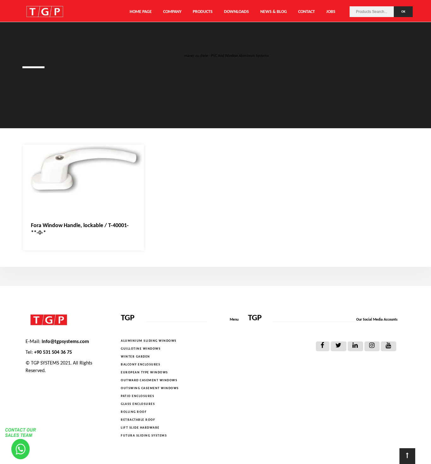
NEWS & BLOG (273, 11)
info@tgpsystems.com (65, 341)
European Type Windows (144, 372)
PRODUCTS (203, 11)
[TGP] (68, 319)
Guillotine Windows (141, 349)
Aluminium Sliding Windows (149, 341)
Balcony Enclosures (140, 364)
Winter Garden (135, 357)
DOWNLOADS (236, 11)
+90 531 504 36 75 (53, 352)
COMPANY (172, 11)
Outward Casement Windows (149, 380)
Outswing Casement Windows (150, 388)
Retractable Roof (138, 420)
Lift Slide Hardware (140, 428)
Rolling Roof (134, 412)
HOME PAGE (141, 11)
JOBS (330, 11)
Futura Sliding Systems (144, 435)
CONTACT (306, 11)
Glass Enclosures (138, 404)
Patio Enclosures (137, 396)
